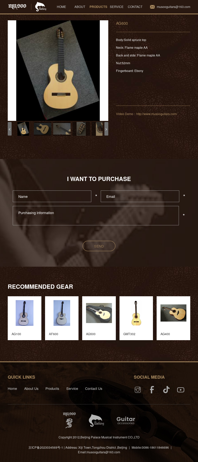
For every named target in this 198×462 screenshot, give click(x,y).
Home (61, 6)
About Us (31, 388)
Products (98, 6)
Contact (135, 6)
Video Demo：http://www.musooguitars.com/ (146, 114)
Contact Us (93, 388)
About (79, 6)
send (99, 246)
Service (117, 6)
